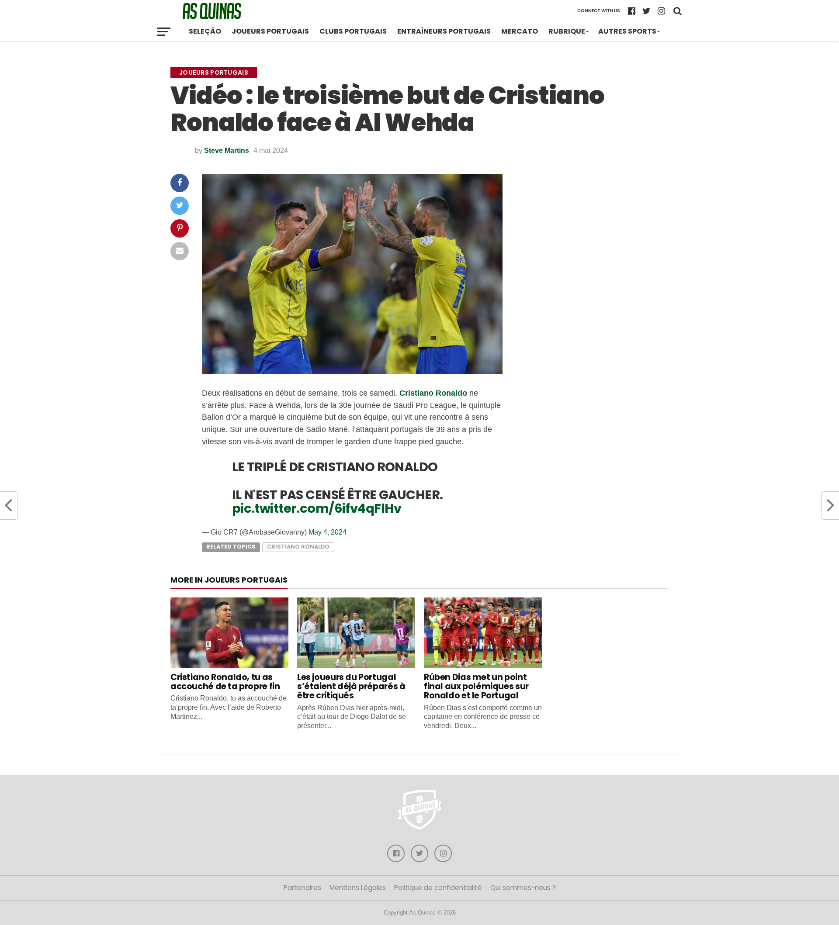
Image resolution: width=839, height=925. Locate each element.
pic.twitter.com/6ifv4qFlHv (317, 508)
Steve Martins (226, 150)
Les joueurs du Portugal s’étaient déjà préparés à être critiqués (351, 686)
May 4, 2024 (328, 532)
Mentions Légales (357, 887)
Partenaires (302, 887)
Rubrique (566, 31)
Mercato (519, 31)
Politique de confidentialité (438, 887)
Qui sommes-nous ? (523, 887)
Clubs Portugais (353, 31)
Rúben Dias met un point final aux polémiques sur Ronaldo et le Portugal (476, 686)
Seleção (205, 31)
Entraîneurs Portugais (444, 31)
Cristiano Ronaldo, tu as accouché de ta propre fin (225, 681)
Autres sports (627, 31)
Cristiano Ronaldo (433, 392)
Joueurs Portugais (270, 31)
